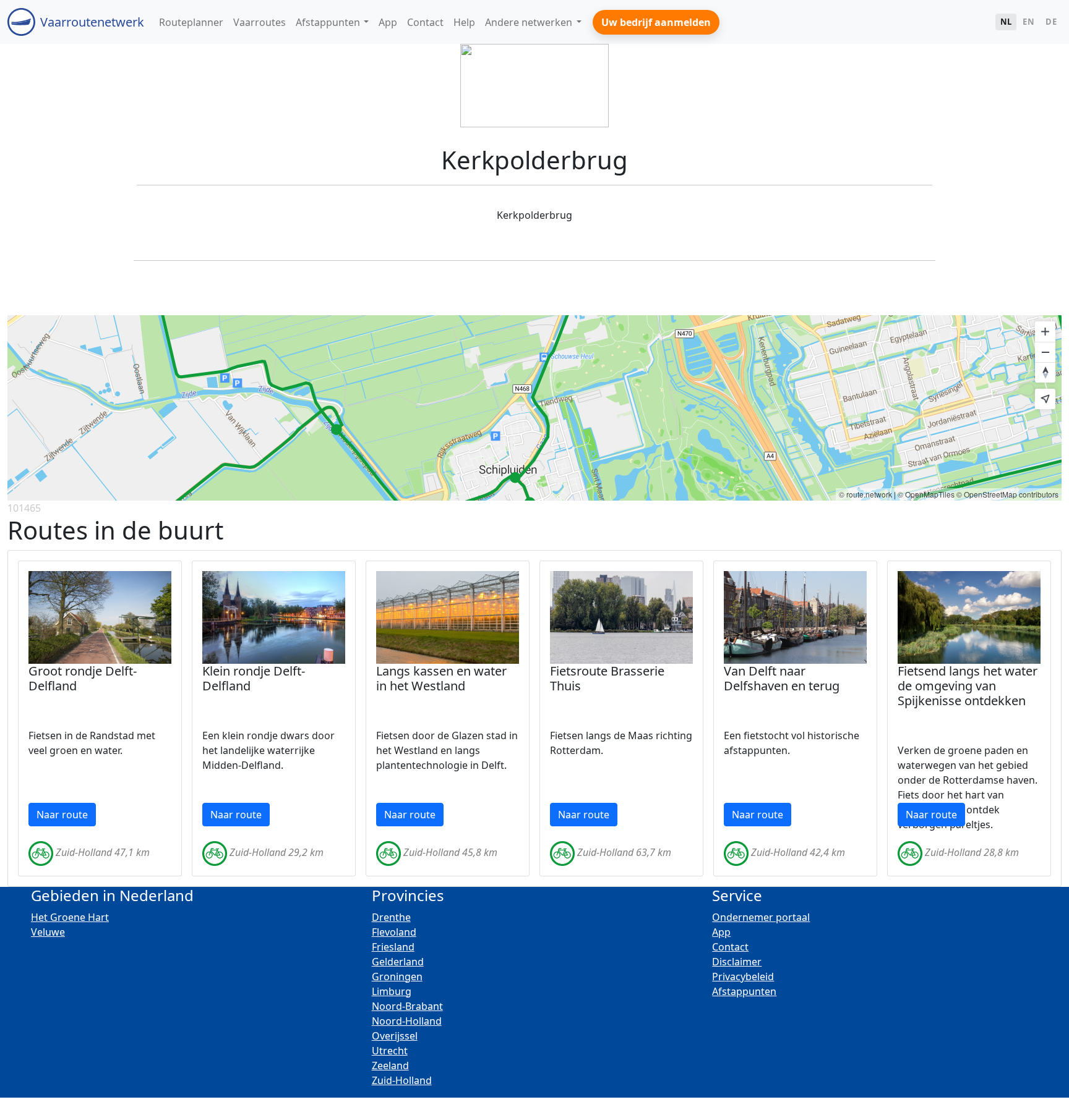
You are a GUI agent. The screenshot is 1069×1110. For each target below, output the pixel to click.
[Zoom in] (1045, 331)
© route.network (865, 494)
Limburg (391, 991)
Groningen (397, 976)
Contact (730, 947)
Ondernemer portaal (761, 917)
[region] (534, 408)
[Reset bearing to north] (1045, 372)
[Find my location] (1045, 399)
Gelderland (398, 961)
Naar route (62, 814)
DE (1051, 21)
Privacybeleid (743, 976)
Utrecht (390, 1050)
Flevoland (394, 932)
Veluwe (48, 932)
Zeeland (390, 1065)
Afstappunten (744, 991)
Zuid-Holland (402, 1080)
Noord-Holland (407, 1021)
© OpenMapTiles (926, 494)
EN (1028, 21)
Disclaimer (737, 961)
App (721, 932)
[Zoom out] (1045, 352)
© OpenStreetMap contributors (1007, 494)
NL (1006, 21)
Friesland (393, 947)
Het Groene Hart (70, 917)
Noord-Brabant (407, 1006)
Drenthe (391, 917)
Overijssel (395, 1036)
